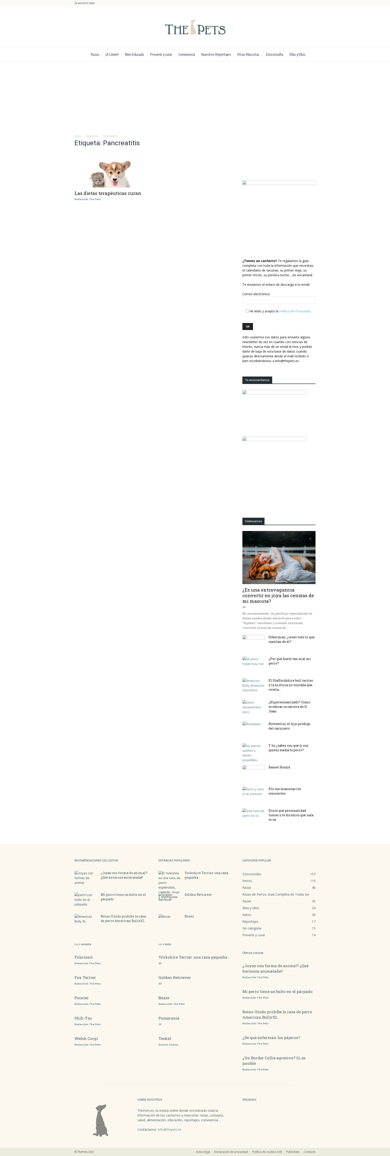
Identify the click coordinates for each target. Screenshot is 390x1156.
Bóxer (189, 916)
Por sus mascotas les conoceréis (285, 791)
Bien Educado (134, 54)
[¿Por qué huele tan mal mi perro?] (253, 664)
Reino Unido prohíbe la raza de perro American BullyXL (123, 918)
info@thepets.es (169, 1129)
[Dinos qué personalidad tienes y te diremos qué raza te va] (253, 816)
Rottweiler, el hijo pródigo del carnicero (289, 726)
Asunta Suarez (168, 1044)
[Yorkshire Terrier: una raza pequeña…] (169, 885)
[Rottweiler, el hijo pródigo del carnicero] (253, 729)
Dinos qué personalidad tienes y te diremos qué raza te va (291, 815)
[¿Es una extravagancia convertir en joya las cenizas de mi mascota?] (279, 557)
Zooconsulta (274, 54)
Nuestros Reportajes (216, 54)
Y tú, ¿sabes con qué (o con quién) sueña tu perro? (289, 747)
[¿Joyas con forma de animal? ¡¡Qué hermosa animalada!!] (85, 879)
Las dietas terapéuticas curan (107, 193)
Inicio (77, 136)
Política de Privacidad (294, 311)
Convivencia (187, 54)
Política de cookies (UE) (267, 1152)
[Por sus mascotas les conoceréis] (253, 795)
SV (244, 607)
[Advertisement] (195, 95)
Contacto (310, 1152)
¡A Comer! (112, 54)
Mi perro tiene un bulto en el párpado (277, 991)
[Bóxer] (169, 922)
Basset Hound (279, 767)
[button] (290, 3)
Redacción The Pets (87, 199)
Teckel (164, 1038)
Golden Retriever (198, 894)
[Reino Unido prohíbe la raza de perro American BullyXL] (85, 922)
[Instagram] (304, 3)
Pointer (81, 997)
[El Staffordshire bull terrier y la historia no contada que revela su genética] (253, 686)
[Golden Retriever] (169, 900)
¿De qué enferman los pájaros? (271, 1037)
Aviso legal (203, 1152)
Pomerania (168, 1018)
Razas (95, 54)
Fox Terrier (85, 977)
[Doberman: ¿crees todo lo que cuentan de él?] (253, 643)
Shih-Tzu (83, 1018)
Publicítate (292, 1152)
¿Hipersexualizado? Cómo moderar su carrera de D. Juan (289, 706)
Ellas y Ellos (297, 54)
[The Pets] (195, 27)
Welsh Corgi (86, 1038)
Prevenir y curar (161, 54)
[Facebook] (297, 3)
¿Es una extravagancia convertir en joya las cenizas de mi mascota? (278, 595)
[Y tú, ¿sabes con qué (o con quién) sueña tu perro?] (253, 752)
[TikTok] (312, 3)
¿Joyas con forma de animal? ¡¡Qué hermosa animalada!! (124, 875)
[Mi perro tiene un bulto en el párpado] (85, 900)
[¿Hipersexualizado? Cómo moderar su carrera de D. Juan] (253, 708)
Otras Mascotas (248, 54)
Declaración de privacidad (231, 1152)
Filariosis (83, 957)
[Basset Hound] (253, 773)
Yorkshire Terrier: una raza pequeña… (194, 957)
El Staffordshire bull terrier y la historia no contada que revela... (291, 685)
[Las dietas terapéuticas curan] (111, 169)
